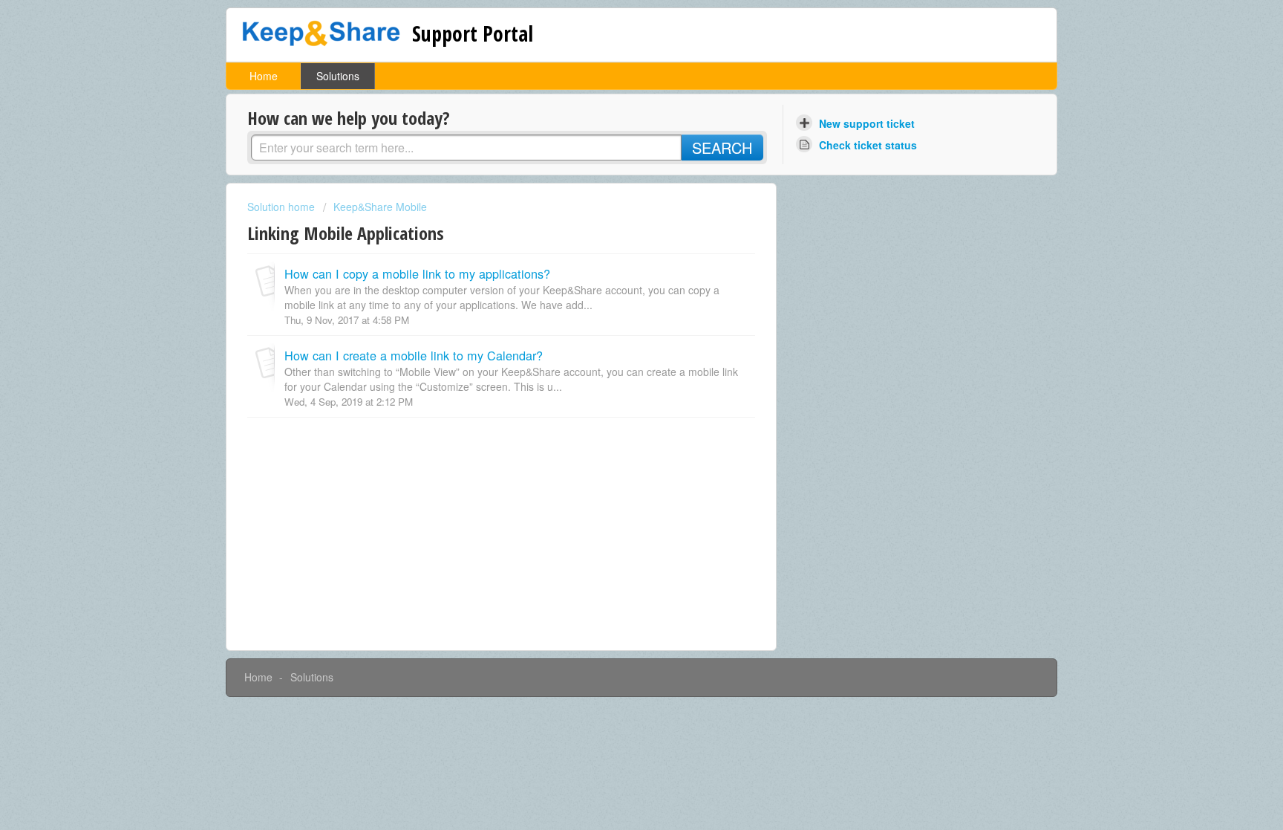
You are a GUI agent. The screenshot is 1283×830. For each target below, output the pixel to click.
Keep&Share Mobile (380, 206)
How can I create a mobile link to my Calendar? (413, 355)
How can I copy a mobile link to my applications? (417, 273)
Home (263, 75)
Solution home (282, 206)
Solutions (337, 75)
